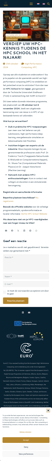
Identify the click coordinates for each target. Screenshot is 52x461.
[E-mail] (6, 231)
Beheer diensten (25, 432)
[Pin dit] (30, 231)
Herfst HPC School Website (34, 213)
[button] (48, 410)
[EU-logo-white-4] (26, 323)
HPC (35, 67)
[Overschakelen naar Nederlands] (38, 3)
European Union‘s (42, 370)
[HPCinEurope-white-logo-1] (36, 336)
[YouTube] (29, 312)
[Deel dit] (12, 231)
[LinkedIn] (22, 312)
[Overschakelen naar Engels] (44, 3)
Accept (26, 440)
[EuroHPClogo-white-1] (15, 336)
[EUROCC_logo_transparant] (6, 4)
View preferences (26, 454)
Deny (26, 447)
